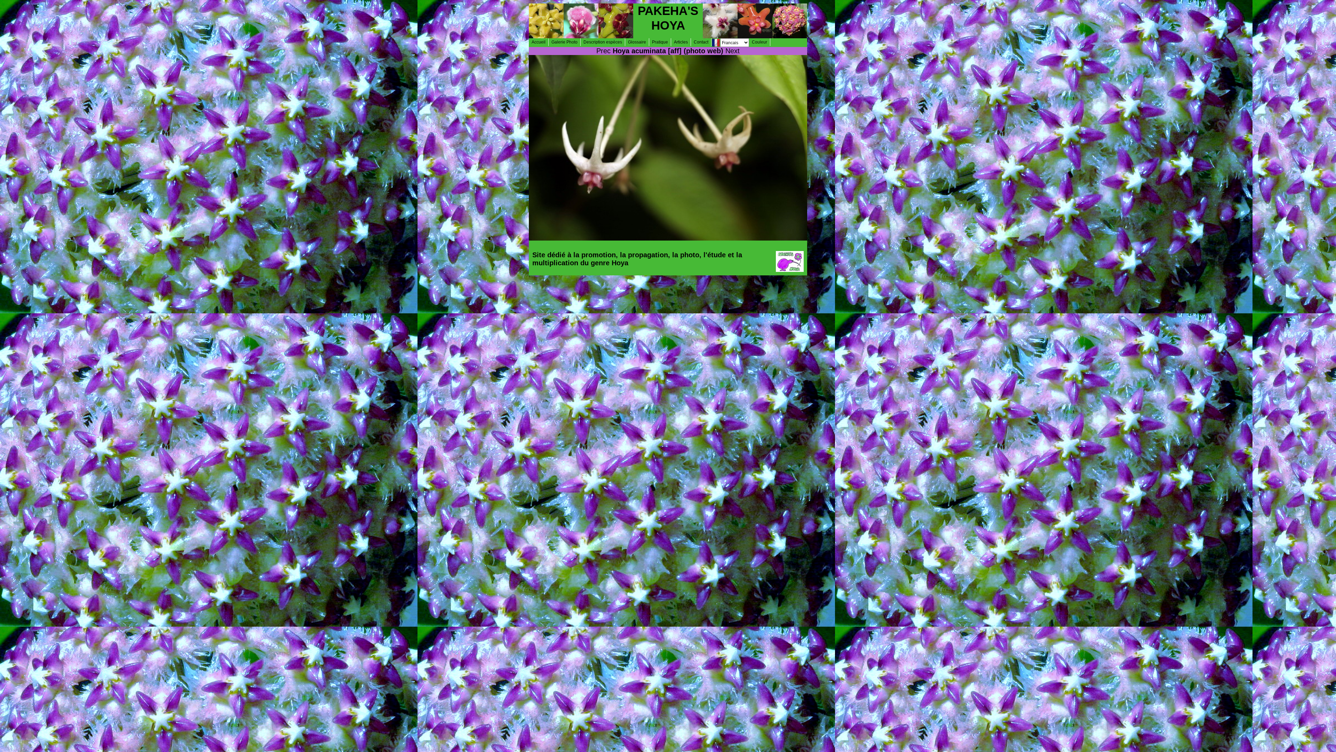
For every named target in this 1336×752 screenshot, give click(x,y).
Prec (603, 51)
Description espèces (602, 42)
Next (732, 51)
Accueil (539, 42)
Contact (701, 42)
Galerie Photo (564, 42)
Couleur (759, 42)
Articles (681, 42)
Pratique (660, 42)
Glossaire (637, 42)
